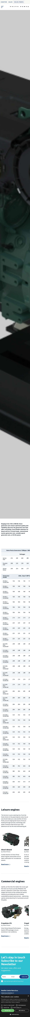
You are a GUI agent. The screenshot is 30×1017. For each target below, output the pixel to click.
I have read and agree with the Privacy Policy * (14, 981)
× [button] (28, 996)
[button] (15, 1014)
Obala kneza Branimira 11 (7, 993)
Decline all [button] (22, 1010)
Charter (4, 2)
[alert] (15, 1005)
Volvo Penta (19, 2)
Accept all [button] (8, 1010)
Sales (10, 2)
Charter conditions (15, 1002)
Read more (5, 864)
